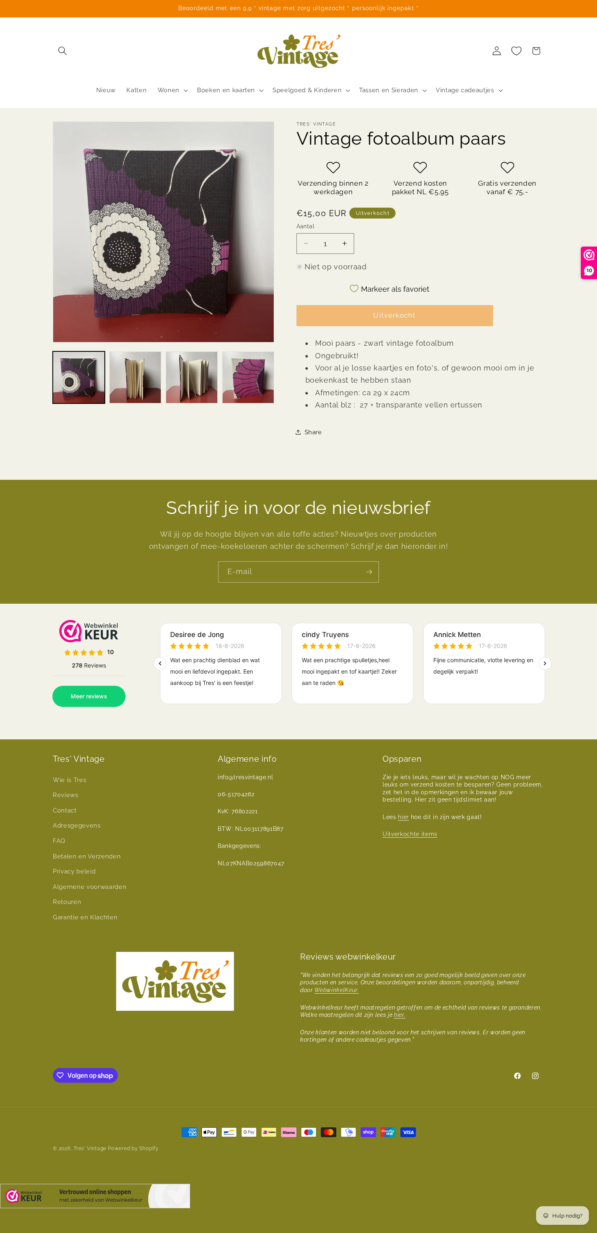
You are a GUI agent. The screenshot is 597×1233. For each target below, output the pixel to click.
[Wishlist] (516, 51)
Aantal (305, 226)
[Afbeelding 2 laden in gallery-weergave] (135, 377)
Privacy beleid (74, 871)
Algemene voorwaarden (89, 887)
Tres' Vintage (90, 1148)
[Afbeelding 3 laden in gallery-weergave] (192, 377)
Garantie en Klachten (85, 917)
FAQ (59, 841)
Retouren (67, 902)
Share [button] (313, 432)
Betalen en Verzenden (87, 856)
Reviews (65, 795)
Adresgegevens (77, 825)
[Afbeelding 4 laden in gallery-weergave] (248, 377)
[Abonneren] (369, 572)
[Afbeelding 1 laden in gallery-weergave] (79, 377)
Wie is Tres (69, 780)
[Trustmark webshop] (95, 1198)
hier (403, 817)
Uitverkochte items (410, 834)
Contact (65, 810)
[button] (62, 51)
